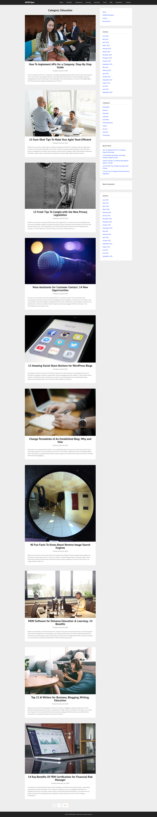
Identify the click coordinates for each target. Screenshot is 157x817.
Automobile (106, 107)
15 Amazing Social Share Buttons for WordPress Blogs (60, 365)
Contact (105, 18)
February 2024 (107, 48)
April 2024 (106, 42)
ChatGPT (69, 2)
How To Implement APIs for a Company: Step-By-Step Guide (60, 65)
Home (61, 2)
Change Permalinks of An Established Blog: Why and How (60, 440)
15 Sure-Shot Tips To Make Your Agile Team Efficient (60, 139)
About (104, 12)
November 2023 (107, 58)
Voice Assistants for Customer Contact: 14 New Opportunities (60, 288)
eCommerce (79, 2)
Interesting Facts (108, 123)
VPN (111, 2)
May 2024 (105, 39)
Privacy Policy (106, 21)
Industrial (105, 116)
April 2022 (106, 73)
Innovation (106, 119)
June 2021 (105, 89)
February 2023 (107, 70)
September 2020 (107, 92)
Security (105, 129)
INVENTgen (29, 2)
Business (105, 110)
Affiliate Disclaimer (108, 15)
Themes (128, 2)
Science (105, 126)
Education (105, 113)
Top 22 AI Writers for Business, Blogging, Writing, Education (60, 699)
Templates (119, 2)
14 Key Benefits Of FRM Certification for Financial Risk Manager (60, 778)
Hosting (88, 2)
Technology (106, 135)
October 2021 (107, 77)
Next (65, 805)
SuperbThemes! (87, 814)
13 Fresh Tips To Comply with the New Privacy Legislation (60, 213)
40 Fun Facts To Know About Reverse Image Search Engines (60, 546)
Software (97, 2)
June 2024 (105, 36)
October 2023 (107, 61)
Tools (105, 2)
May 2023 (105, 67)
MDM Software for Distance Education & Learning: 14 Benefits (60, 622)
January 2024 (106, 52)
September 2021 (107, 80)
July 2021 (105, 86)
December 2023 (107, 55)
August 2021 (106, 83)
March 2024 (106, 45)
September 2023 (107, 64)
